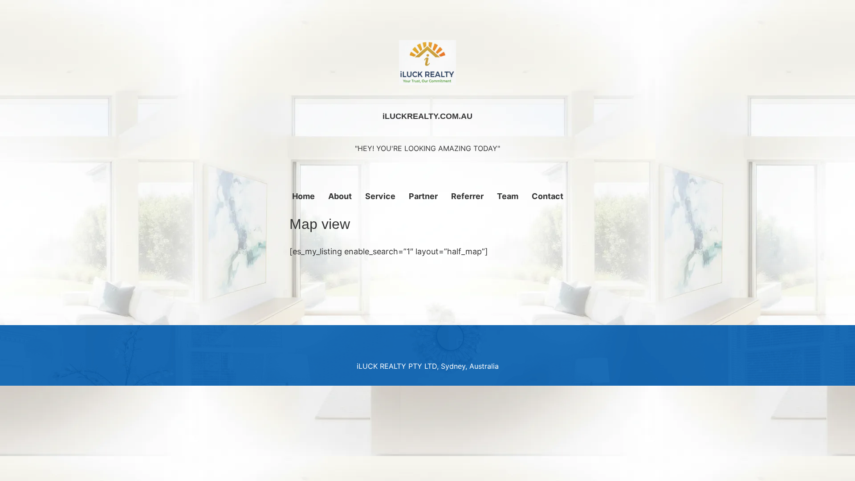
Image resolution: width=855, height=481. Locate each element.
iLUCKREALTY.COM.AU (427, 116)
